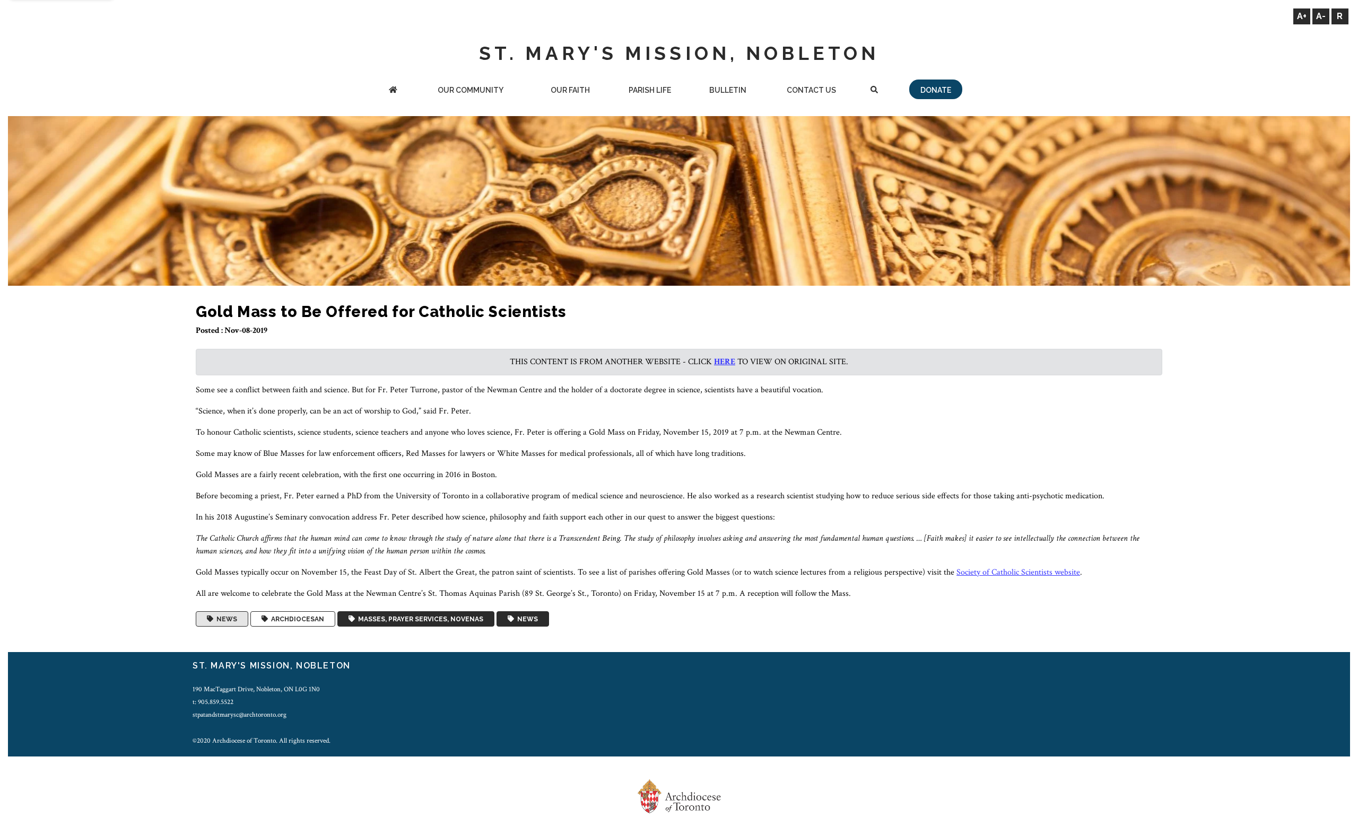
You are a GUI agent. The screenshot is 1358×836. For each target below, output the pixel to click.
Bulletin (727, 90)
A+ (1302, 16)
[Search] (874, 91)
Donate (935, 90)
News (225, 619)
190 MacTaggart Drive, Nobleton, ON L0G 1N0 (256, 689)
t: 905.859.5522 (213, 702)
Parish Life (650, 90)
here (724, 361)
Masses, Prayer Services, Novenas (419, 619)
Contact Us (811, 90)
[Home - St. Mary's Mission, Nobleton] (393, 91)
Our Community (470, 90)
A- (1321, 16)
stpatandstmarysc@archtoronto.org (239, 714)
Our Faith (570, 90)
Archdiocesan (296, 619)
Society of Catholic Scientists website (1018, 572)
